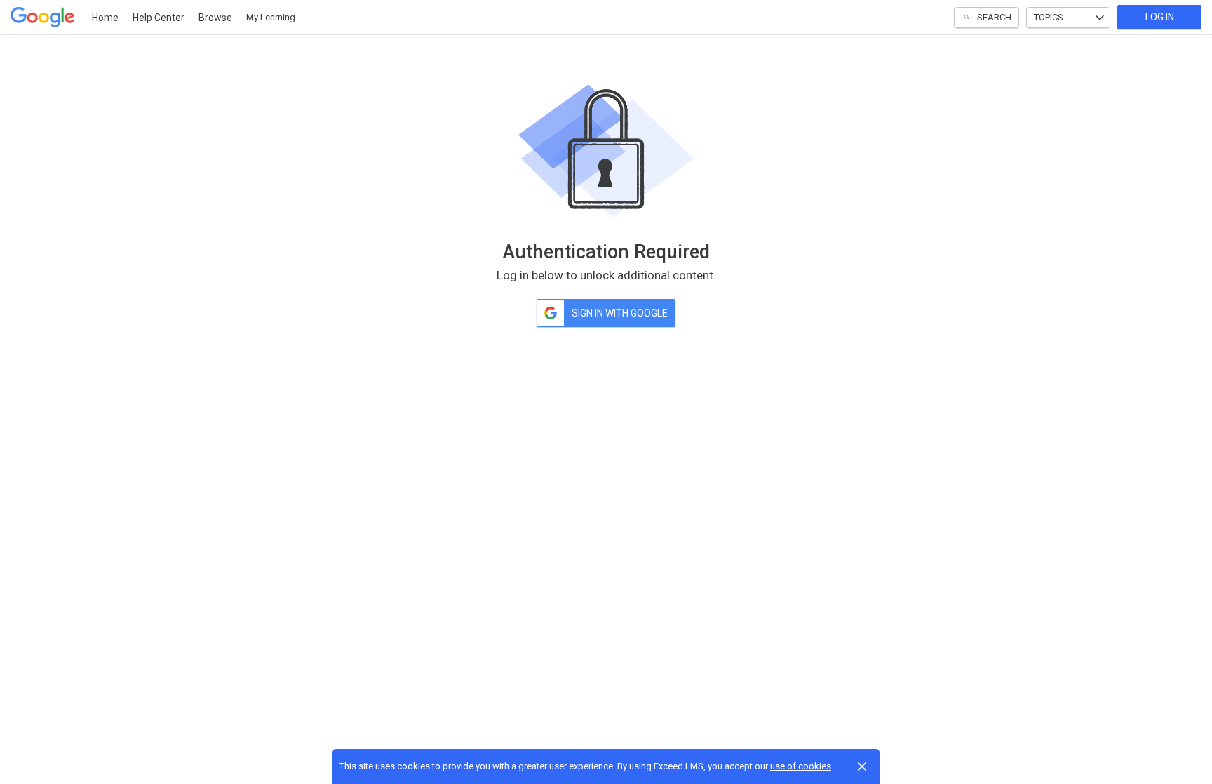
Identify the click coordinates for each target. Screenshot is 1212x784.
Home (105, 17)
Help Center (158, 17)
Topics (1048, 17)
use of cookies (800, 766)
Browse (215, 17)
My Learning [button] (270, 17)
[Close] (862, 766)
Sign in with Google (620, 313)
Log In (1159, 16)
